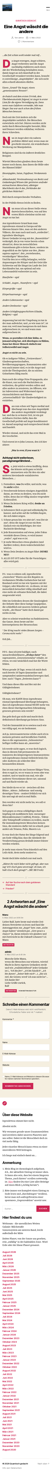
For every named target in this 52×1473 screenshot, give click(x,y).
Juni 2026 (7, 1259)
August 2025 (9, 1284)
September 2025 (11, 1281)
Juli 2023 (7, 1349)
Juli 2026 (7, 1255)
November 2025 (10, 1277)
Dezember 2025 (10, 1273)
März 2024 (8, 1327)
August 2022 (9, 1370)
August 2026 (9, 1252)
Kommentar (8, 1019)
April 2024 (7, 1324)
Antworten (8, 945)
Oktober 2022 (9, 1367)
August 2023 (9, 1345)
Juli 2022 (7, 1374)
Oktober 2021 (9, 1406)
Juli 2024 (7, 1316)
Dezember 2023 (10, 1338)
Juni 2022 (7, 1378)
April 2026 (7, 1263)
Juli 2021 (7, 1417)
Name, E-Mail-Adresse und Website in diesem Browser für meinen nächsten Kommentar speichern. (27, 1078)
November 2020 (11, 1446)
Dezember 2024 (10, 1309)
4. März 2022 (35, 38)
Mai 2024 (7, 1320)
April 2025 (7, 1299)
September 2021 (11, 1410)
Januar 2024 (9, 1334)
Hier (10, 1181)
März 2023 (8, 1352)
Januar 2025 (9, 1306)
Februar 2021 (9, 1435)
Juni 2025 (7, 1291)
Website (5, 1065)
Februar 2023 (9, 1356)
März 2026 (8, 1266)
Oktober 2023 (9, 1342)
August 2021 (9, 1414)
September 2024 (11, 1313)
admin (21, 38)
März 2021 (7, 1431)
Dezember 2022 (10, 1363)
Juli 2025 (7, 1288)
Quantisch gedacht (26, 21)
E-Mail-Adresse (9, 1054)
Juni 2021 (7, 1421)
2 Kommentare (27, 41)
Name (4, 1042)
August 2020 (9, 1449)
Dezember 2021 (10, 1399)
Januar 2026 (9, 1270)
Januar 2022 (9, 1396)
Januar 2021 (8, 1439)
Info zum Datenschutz (12, 1468)
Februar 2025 (9, 1302)
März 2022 (8, 1388)
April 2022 (7, 1385)
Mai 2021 (7, 1424)
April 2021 (7, 1428)
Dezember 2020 (10, 1442)
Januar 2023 (9, 1360)
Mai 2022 (7, 1381)
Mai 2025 (7, 1295)
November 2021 (10, 1403)
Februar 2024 (9, 1331)
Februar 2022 (9, 1392)
